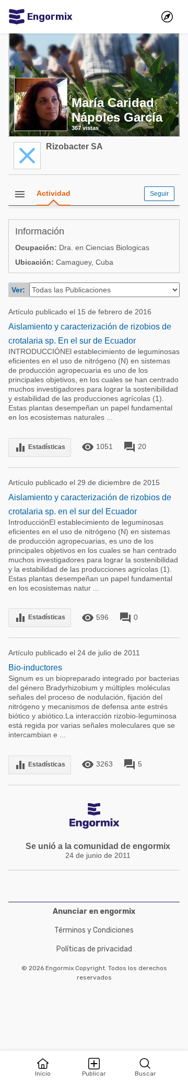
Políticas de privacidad (94, 949)
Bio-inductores (35, 667)
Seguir (159, 193)
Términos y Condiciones (94, 930)
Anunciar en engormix (94, 911)
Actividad (53, 193)
